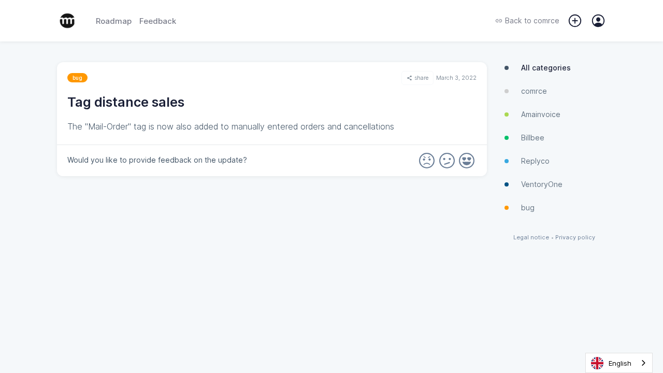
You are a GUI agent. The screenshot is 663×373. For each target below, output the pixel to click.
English (620, 363)
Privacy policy (575, 237)
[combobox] (619, 363)
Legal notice (531, 237)
